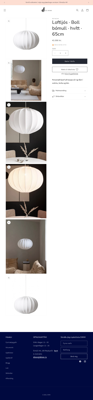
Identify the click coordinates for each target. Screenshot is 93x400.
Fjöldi (54, 49)
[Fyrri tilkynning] (4, 2)
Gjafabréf (9, 358)
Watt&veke (55, 18)
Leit (7, 368)
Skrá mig (74, 356)
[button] (4, 10)
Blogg (8, 363)
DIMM (48, 395)
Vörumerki (9, 347)
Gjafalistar (9, 353)
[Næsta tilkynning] (88, 2)
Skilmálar (9, 373)
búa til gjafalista (71, 73)
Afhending (9, 378)
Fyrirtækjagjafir (11, 342)
